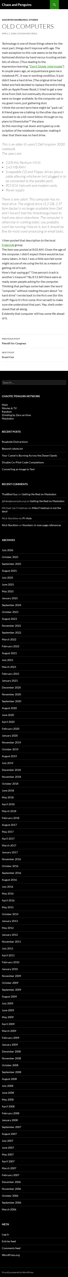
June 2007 (8, 1147)
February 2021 (10, 673)
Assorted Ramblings (15, 19)
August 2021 (9, 653)
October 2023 (10, 612)
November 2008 (11, 1058)
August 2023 (9, 618)
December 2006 (11, 1182)
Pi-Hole (27, 518)
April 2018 (8, 804)
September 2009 (11, 989)
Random (7, 411)
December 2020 (11, 687)
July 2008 (7, 1085)
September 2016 (11, 872)
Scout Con (8, 355)
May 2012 (8, 927)
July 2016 (7, 886)
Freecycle (8, 245)
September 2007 (11, 1127)
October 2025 (10, 557)
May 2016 (8, 893)
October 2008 (10, 1065)
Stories (33, 19)
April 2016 (8, 900)
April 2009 (8, 1024)
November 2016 (11, 859)
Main (5, 404)
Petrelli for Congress (14, 341)
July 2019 (7, 763)
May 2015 (8, 907)
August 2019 (9, 756)
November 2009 (11, 975)
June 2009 (8, 1010)
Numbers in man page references (41, 525)
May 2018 (8, 797)
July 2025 (7, 577)
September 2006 (11, 1202)
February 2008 (10, 1113)
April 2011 (8, 955)
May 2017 (8, 831)
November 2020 (11, 694)
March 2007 (9, 1168)
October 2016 (10, 866)
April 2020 (8, 721)
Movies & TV (9, 408)
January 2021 (10, 680)
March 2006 (9, 1209)
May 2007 (8, 1154)
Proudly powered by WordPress (17, 1272)
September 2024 (11, 605)
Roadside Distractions (15, 441)
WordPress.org (11, 1255)
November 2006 (11, 1188)
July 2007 (7, 1140)
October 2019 (10, 749)
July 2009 (7, 1003)
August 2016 (9, 879)
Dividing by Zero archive (16, 415)
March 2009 (9, 1030)
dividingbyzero (27, 33)
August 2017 (9, 824)
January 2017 (10, 852)
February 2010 (10, 962)
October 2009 (10, 982)
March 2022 (9, 639)
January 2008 (10, 1120)
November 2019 (11, 742)
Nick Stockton (10, 525)
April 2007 (8, 1161)
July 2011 (7, 948)
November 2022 (11, 625)
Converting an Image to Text (18, 469)
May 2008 (8, 1099)
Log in (5, 1234)
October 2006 (10, 1195)
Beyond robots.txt (12, 448)
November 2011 (11, 941)
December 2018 (11, 769)
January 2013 (10, 921)
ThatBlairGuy (10, 494)
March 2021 (9, 666)
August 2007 (9, 1133)
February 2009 (10, 1037)
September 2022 (11, 632)
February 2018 (10, 818)
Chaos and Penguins (17, 4)
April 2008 (8, 1106)
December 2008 (11, 1051)
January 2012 (10, 934)
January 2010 (10, 969)
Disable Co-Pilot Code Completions (23, 462)
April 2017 (8, 838)
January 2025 (10, 598)
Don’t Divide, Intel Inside (46, 66)
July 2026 (7, 550)
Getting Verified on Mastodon (39, 494)
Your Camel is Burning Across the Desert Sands (29, 455)
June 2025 (8, 584)
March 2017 (9, 845)
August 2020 (9, 708)
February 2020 (10, 728)
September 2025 (11, 563)
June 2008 (8, 1092)
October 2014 (10, 914)
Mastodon (8, 418)
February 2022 (10, 646)
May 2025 (8, 591)
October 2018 (10, 783)
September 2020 (11, 701)
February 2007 (10, 1175)
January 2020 (10, 735)
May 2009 (8, 1017)
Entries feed (9, 1241)
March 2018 (9, 811)
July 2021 (7, 660)
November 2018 (11, 776)
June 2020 (8, 715)
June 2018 (8, 790)
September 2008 (11, 1072)
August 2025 (9, 570)
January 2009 (10, 1044)
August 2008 (9, 1079)
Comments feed (11, 1248)
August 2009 (9, 996)
